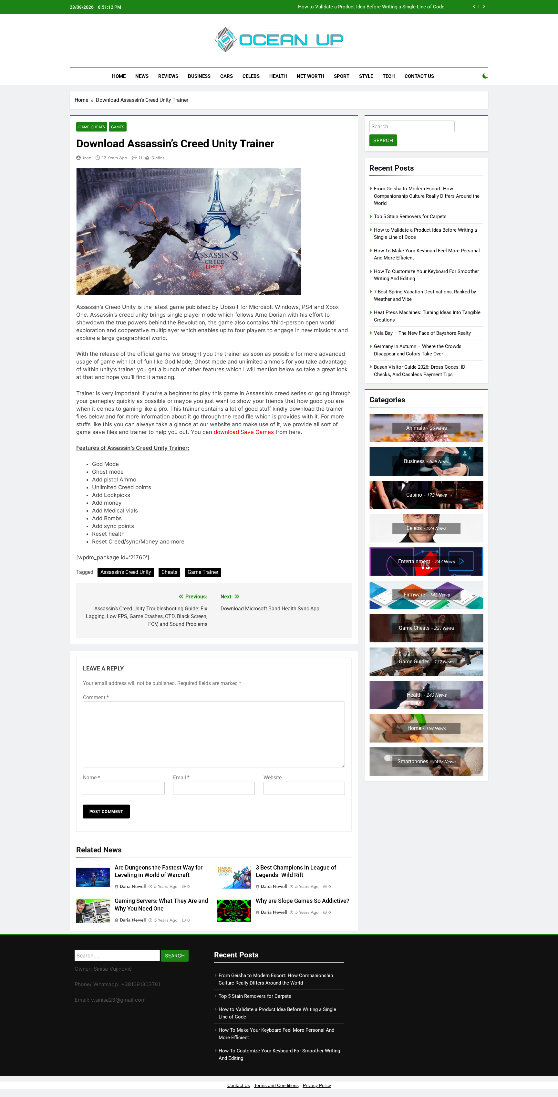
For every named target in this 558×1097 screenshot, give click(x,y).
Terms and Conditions (276, 1085)
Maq (87, 157)
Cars (226, 76)
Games (117, 127)
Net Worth (310, 76)
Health (278, 76)
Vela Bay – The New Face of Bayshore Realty (422, 333)
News (142, 76)
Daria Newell (133, 886)
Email (181, 778)
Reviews (168, 76)
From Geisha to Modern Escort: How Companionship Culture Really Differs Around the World (427, 196)
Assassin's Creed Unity (125, 572)
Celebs (251, 76)
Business (199, 76)
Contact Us (419, 76)
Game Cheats (91, 127)
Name (91, 778)
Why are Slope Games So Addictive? (303, 901)
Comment (96, 697)
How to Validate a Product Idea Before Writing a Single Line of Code (371, 7)
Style (366, 76)
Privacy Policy (317, 1085)
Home (119, 76)
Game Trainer (203, 572)
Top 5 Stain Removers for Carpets (410, 216)
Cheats (169, 572)
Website (273, 778)
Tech (389, 76)
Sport (341, 76)
